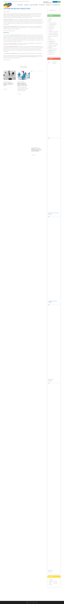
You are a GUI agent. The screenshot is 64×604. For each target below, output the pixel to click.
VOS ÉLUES (50, 584)
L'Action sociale (50, 28)
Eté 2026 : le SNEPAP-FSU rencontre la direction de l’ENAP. (8, 84)
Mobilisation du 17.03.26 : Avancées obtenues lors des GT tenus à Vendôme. (36, 149)
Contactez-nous (55, 1)
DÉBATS (56, 581)
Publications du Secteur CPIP (53, 45)
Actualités (50, 18)
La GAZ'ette (50, 30)
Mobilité (49, 38)
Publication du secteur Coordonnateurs (52, 42)
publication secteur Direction (53, 43)
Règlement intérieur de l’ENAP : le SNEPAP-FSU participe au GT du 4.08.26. (22, 84)
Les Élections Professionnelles (53, 34)
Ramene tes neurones (51, 52)
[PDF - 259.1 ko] (6, 32)
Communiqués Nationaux (7, 81)
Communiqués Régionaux (52, 24)
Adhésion (49, 20)
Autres (49, 21)
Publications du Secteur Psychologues (52, 51)
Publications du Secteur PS (52, 48)
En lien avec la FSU (51, 27)
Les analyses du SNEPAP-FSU (53, 33)
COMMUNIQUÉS (51, 581)
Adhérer (59, 1)
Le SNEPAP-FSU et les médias (53, 31)
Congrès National (51, 25)
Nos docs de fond (51, 39)
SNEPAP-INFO (50, 54)
